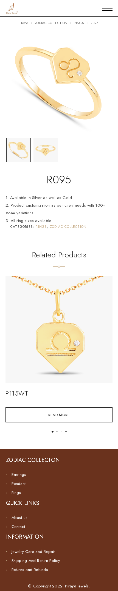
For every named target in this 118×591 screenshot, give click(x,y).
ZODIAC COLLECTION (51, 23)
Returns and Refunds (30, 570)
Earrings (19, 474)
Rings (16, 493)
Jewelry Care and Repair (33, 552)
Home (23, 23)
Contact (18, 527)
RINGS (79, 23)
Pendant (19, 484)
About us (20, 518)
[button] (53, 432)
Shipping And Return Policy (36, 561)
